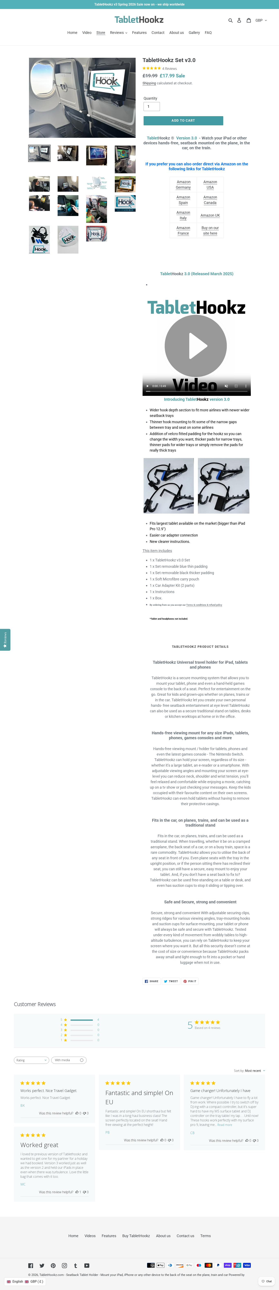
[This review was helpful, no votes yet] (77, 1113)
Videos (90, 1236)
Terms (205, 1236)
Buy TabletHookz (136, 1236)
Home (73, 1236)
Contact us (185, 1236)
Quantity (150, 98)
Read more (225, 1125)
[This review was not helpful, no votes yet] (84, 1113)
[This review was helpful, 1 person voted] (77, 1192)
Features (109, 1236)
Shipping (149, 83)
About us (163, 1236)
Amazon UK (210, 215)
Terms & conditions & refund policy (204, 605)
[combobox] (31, 1060)
